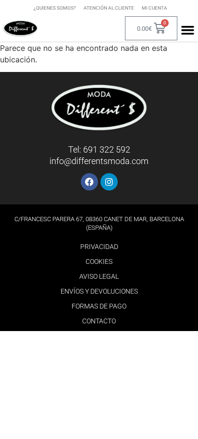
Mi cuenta (154, 8)
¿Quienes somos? (55, 8)
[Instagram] (109, 181)
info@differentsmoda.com (99, 161)
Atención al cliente (109, 8)
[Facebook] (89, 181)
